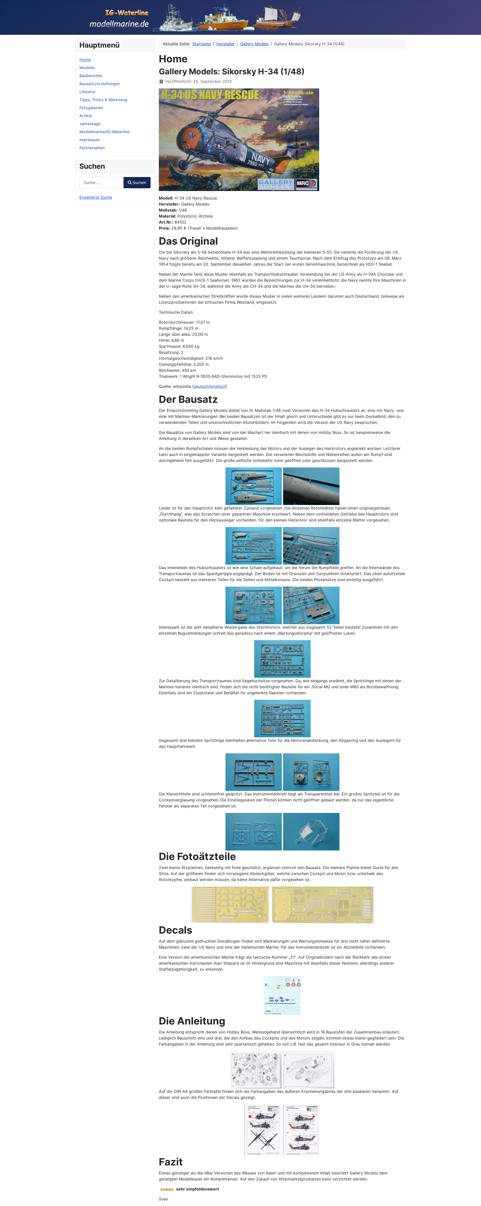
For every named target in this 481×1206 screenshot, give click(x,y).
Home (85, 59)
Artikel (85, 115)
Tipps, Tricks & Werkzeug (103, 99)
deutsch (201, 386)
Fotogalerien (91, 107)
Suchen (139, 182)
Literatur (87, 91)
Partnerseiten (92, 147)
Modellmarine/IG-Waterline (104, 131)
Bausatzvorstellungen (99, 83)
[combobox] (101, 182)
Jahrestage (89, 123)
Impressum (89, 139)
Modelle (86, 67)
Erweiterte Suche (95, 197)
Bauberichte (90, 75)
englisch (218, 386)
